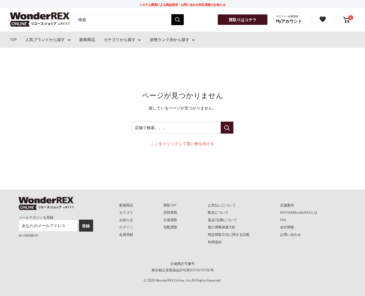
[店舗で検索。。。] (227, 128)
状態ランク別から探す (169, 39)
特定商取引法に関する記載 (229, 234)
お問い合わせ (290, 234)
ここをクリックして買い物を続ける (182, 143)
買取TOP (169, 205)
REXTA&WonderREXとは (298, 212)
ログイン (126, 227)
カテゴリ (126, 212)
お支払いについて (222, 205)
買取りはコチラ (242, 19)
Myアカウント (289, 20)
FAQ (283, 220)
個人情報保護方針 (222, 227)
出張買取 (170, 220)
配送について (218, 212)
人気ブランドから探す (45, 39)
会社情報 (287, 227)
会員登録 (126, 234)
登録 (86, 225)
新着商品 (87, 39)
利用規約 (215, 242)
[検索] (177, 19)
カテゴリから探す (120, 39)
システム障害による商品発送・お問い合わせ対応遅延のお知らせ (182, 4)
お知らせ (126, 220)
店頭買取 (170, 212)
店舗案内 (287, 205)
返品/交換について (222, 220)
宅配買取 (170, 227)
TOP (13, 39)
